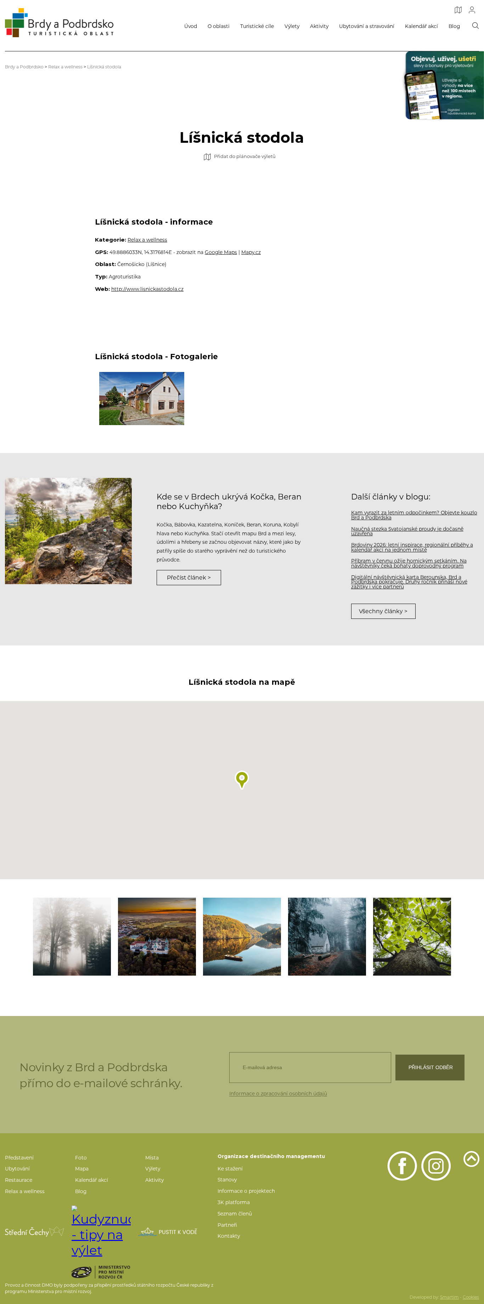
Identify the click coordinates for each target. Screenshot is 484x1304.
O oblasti (219, 26)
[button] (242, 780)
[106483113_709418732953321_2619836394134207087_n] (412, 937)
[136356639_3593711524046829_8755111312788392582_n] (327, 937)
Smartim (449, 1297)
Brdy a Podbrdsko (24, 66)
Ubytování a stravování (366, 26)
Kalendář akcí (421, 26)
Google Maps (221, 252)
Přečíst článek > (189, 577)
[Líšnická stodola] (142, 398)
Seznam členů (235, 1213)
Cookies (471, 1297)
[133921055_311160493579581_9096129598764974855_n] (72, 937)
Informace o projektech (246, 1191)
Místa (152, 1158)
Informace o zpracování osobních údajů (278, 1093)
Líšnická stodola (104, 66)
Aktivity (319, 26)
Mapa (82, 1169)
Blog (454, 26)
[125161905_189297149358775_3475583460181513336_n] (242, 937)
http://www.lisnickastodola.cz (147, 289)
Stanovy (227, 1179)
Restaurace (18, 1180)
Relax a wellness (65, 66)
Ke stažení (230, 1169)
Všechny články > (383, 611)
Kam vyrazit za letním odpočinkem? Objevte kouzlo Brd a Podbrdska (414, 515)
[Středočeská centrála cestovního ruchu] (34, 1231)
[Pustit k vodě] (167, 1231)
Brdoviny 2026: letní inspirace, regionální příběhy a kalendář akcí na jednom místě (412, 547)
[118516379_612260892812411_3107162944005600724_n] (157, 937)
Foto (81, 1158)
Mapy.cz (251, 252)
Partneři (227, 1225)
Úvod (190, 26)
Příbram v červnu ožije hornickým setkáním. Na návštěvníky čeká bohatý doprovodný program (409, 563)
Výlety (292, 26)
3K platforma (234, 1202)
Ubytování (17, 1169)
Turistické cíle (257, 26)
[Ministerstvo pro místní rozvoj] (111, 1272)
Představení (19, 1158)
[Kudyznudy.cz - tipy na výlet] (101, 1232)
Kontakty (229, 1236)
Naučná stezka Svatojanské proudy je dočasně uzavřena (407, 531)
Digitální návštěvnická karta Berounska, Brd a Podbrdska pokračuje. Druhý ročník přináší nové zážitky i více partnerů (409, 581)
